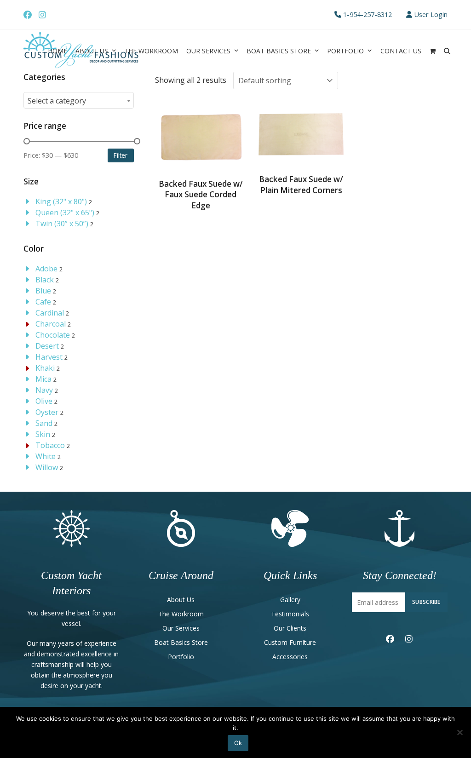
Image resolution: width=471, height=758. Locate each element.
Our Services (181, 628)
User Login (431, 14)
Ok (238, 743)
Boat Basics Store (181, 642)
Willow (46, 467)
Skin (42, 434)
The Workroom (181, 613)
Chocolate (52, 335)
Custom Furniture (290, 642)
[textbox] (78, 100)
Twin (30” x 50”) (61, 223)
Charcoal (50, 324)
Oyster (46, 412)
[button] (432, 50)
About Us (181, 599)
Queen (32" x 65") (64, 212)
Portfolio (181, 656)
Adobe (46, 269)
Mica (43, 379)
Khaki (45, 368)
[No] (459, 732)
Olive (43, 401)
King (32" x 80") (61, 201)
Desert (47, 346)
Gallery (290, 599)
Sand (43, 423)
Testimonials (290, 613)
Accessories (290, 656)
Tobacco (50, 445)
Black (44, 280)
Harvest (49, 357)
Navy (44, 390)
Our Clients (290, 628)
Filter (120, 155)
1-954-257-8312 (367, 14)
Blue (43, 291)
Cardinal (49, 313)
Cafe (43, 302)
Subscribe (426, 601)
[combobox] (78, 100)
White (45, 456)
